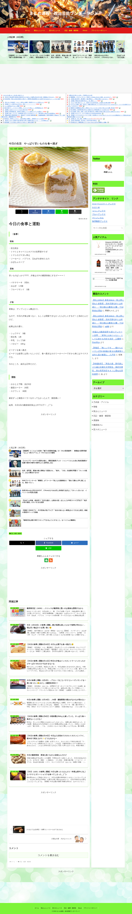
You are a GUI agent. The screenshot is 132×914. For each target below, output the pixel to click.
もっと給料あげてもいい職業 (12, 106)
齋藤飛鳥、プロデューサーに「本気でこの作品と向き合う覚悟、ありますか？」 (91, 97)
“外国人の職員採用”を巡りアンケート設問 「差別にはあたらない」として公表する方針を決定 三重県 (107, 335)
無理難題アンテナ (100, 221)
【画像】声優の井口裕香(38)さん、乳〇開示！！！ (83, 101)
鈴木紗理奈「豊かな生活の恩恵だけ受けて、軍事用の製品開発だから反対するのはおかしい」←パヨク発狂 (32, 99)
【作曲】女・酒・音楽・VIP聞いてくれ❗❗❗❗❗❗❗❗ (86, 118)
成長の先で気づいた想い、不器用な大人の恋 (80, 95)
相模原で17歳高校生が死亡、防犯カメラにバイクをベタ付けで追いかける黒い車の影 (92, 108)
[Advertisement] (66, 78)
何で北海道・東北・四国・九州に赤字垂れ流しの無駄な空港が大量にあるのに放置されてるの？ (95, 111)
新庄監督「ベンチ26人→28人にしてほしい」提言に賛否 (19, 122)
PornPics (96, 342)
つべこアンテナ (99, 211)
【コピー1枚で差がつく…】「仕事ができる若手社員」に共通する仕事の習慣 (90, 102)
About (80, 908)
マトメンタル (98, 218)
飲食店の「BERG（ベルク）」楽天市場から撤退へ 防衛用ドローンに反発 (24, 118)
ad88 (107, 326)
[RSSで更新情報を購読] (51, 560)
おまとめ (96, 207)
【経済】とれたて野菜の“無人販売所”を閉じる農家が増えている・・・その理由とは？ (26, 120)
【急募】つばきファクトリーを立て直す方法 (16, 109)
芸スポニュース (57, 908)
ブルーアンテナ (99, 214)
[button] (121, 50)
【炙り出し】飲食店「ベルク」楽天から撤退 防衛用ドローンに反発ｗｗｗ (24, 102)
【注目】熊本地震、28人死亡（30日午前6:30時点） (84, 120)
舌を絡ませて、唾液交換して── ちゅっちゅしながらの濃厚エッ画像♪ (88, 122)
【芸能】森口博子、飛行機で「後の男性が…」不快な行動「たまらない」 (89, 99)
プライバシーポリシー (90, 908)
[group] (18, 50)
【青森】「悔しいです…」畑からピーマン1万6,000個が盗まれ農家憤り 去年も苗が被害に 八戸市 (108, 351)
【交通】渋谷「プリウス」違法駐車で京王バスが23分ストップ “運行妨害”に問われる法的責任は (29, 113)
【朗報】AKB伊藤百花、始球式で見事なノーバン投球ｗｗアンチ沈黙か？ (23, 111)
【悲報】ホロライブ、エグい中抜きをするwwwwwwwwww (85, 113)
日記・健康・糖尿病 (16, 533)
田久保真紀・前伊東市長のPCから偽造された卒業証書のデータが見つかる (89, 109)
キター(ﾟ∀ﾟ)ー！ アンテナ (104, 204)
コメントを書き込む (48, 855)
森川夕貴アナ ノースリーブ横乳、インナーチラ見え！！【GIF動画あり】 (23, 108)
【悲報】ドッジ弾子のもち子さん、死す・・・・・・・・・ (20, 104)
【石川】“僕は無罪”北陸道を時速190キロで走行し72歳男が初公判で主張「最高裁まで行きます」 (29, 97)
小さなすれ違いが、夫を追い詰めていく (13, 95)
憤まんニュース (45, 908)
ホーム (37, 908)
